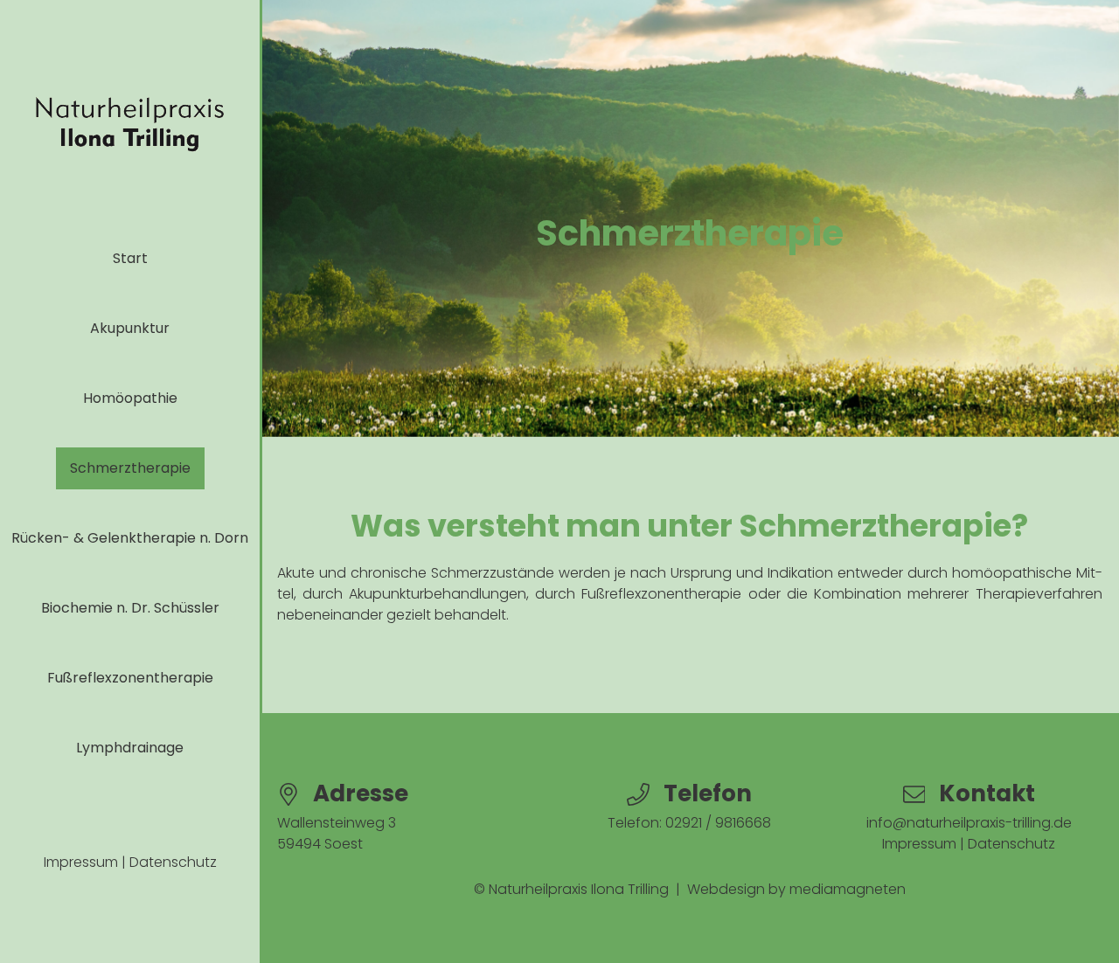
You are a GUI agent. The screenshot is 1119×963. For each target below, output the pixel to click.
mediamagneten (847, 889)
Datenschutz (173, 862)
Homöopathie (130, 398)
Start (130, 258)
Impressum (81, 862)
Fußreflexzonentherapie (130, 678)
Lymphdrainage (130, 748)
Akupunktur (130, 328)
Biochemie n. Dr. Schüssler (130, 608)
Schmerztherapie (130, 468)
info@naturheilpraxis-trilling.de (969, 823)
